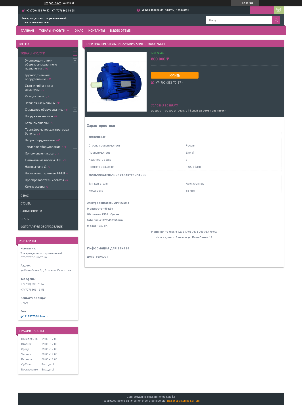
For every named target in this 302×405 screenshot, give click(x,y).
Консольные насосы (39, 153)
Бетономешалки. (37, 123)
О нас (79, 30)
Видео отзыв (120, 30)
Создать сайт (52, 3)
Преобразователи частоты (44, 180)
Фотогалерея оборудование (42, 226)
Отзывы (26, 203)
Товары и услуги (52, 30)
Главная (27, 30)
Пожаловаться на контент (183, 400)
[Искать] (276, 20)
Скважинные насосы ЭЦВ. (43, 160)
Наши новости (31, 211)
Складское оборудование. (44, 109)
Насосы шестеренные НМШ (45, 173)
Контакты (96, 30)
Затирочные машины (40, 103)
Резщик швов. (35, 96)
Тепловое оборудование (43, 146)
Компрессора (35, 186)
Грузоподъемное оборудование (37, 77)
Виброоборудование (40, 140)
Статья (26, 219)
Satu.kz (170, 396)
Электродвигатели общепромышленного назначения (41, 64)
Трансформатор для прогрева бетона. (47, 131)
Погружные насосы (39, 116)
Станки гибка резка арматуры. (39, 87)
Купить (175, 75)
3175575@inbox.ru (36, 316)
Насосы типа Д (35, 166)
